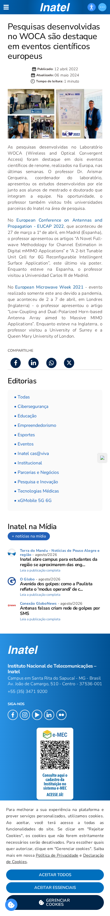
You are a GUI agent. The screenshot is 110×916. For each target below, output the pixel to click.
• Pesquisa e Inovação (36, 482)
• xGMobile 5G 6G (33, 500)
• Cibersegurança (31, 406)
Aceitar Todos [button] (55, 875)
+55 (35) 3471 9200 (28, 691)
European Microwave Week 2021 (49, 287)
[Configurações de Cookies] (11, 905)
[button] (55, 902)
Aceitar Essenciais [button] (55, 887)
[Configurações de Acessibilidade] (91, 7)
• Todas (22, 397)
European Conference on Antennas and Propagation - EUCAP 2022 (55, 223)
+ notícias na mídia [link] (29, 536)
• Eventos (24, 444)
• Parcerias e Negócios (36, 472)
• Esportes (24, 435)
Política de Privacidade (57, 855)
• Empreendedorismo (35, 425)
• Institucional (28, 463)
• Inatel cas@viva (31, 453)
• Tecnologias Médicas (36, 491)
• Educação (25, 416)
